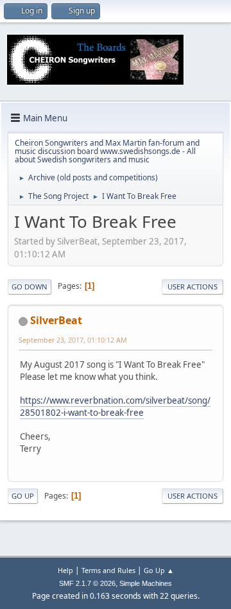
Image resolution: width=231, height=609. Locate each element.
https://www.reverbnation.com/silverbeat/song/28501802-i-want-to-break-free (115, 406)
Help (65, 570)
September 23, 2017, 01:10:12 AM (73, 340)
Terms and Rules (108, 570)
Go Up (23, 496)
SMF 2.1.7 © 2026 (87, 583)
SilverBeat (56, 320)
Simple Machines (145, 583)
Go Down (29, 286)
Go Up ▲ (159, 570)
